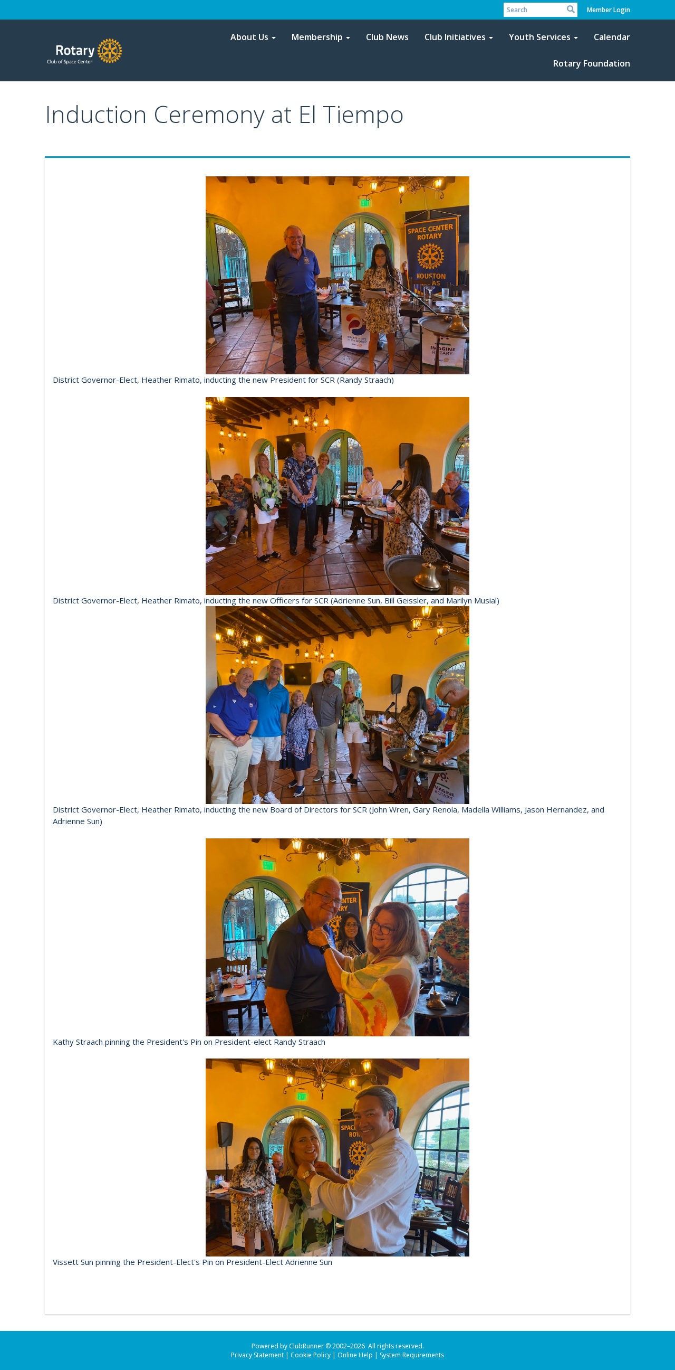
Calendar (612, 37)
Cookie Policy (311, 1354)
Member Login (608, 9)
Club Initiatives (455, 37)
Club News (387, 37)
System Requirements (412, 1354)
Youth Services (540, 37)
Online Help (355, 1354)
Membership (317, 37)
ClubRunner (306, 1345)
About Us (249, 37)
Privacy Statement (257, 1354)
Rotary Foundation (591, 63)
